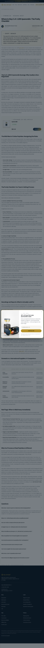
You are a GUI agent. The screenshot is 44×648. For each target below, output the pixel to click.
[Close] (42, 312)
